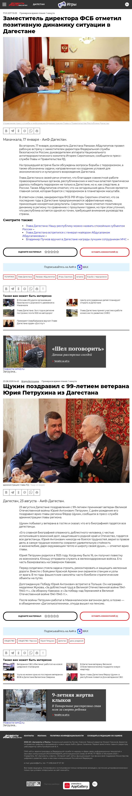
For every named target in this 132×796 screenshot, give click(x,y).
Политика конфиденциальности (67, 736)
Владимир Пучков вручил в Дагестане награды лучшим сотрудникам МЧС (76, 239)
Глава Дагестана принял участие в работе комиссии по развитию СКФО (101, 311)
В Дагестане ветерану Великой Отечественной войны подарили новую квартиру (100, 667)
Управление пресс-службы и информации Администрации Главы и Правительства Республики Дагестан (56, 123)
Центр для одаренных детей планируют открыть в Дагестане (100, 301)
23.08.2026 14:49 (11, 381)
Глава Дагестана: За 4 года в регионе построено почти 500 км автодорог (35, 311)
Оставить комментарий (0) (104, 252)
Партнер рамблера (51, 784)
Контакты (29, 736)
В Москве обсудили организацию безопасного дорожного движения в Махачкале (35, 303)
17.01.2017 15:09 (10, 13)
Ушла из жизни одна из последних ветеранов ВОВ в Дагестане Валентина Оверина (40, 675)
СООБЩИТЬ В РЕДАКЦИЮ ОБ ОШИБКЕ (104, 736)
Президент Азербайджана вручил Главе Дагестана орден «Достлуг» (37, 322)
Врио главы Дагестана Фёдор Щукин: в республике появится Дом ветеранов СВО (101, 675)
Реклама (42, 736)
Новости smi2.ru (13, 369)
